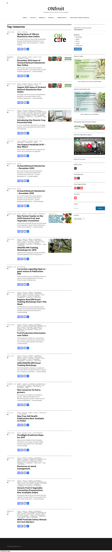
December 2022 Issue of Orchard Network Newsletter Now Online (31, 63)
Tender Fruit (61, 17)
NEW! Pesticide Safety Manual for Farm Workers (31, 520)
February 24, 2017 (10, 512)
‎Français (24, 412)
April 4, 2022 (10, 110)
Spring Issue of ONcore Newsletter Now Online (28, 35)
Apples (32, 17)
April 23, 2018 (10, 292)
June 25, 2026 (10, 32)
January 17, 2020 (11, 189)
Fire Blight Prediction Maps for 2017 (30, 436)
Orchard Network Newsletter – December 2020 (31, 167)
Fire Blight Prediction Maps (79, 17)
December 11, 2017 (11, 384)
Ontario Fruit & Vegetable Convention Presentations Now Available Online (30, 490)
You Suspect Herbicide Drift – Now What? (31, 145)
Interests (76, 35)
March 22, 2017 (11, 481)
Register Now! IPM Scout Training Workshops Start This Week (31, 302)
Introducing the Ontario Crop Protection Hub (31, 121)
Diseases (24, 57)
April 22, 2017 (10, 458)
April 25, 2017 (10, 433)
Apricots (24, 110)
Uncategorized (21, 267)
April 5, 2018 (10, 356)
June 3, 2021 (10, 141)
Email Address (78, 29)
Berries (41, 17)
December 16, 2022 (10, 57)
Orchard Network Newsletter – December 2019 (31, 192)
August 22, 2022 (11, 84)
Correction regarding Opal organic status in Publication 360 (31, 271)
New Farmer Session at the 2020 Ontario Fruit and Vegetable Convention (30, 218)
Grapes (50, 17)
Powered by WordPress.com (13, 546)
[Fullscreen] (103, 153)
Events (30, 57)
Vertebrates (38, 116)
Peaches (42, 114)
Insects (36, 57)
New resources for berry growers (29, 391)
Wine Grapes (21, 118)
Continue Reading (37, 71)
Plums (34, 115)
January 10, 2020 (11, 214)
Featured (24, 32)
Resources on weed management (26, 467)
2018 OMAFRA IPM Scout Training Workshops (29, 364)
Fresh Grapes (37, 113)
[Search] (7, 3)
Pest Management (29, 85)
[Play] (76, 153)
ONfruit (56, 8)
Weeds (27, 58)
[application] (89, 146)
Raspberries (40, 115)
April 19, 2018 (10, 324)
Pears (42, 242)
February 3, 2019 (11, 267)
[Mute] (100, 153)
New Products (35, 114)
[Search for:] (82, 208)
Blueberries (37, 110)
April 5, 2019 (10, 239)
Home (24, 17)
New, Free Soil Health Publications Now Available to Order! (30, 418)
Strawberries (29, 329)
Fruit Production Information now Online (31, 334)
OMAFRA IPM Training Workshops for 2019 (27, 249)
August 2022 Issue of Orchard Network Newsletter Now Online (31, 89)
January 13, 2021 (11, 163)
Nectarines (27, 114)
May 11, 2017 (10, 412)
